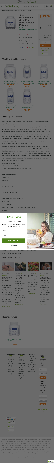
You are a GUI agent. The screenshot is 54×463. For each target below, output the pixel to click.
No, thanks (14, 245)
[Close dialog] (51, 215)
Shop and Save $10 (13, 240)
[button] (51, 461)
